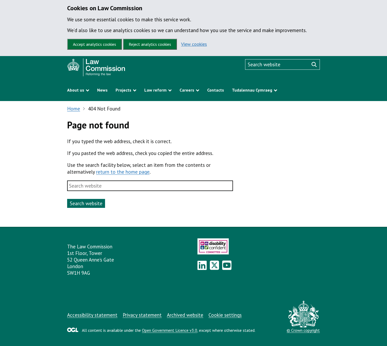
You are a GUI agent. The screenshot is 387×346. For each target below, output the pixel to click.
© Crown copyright (303, 330)
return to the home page (123, 172)
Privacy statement (142, 315)
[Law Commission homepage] (116, 68)
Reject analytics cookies (150, 44)
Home (73, 109)
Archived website (185, 315)
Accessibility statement (92, 315)
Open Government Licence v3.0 (169, 330)
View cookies (194, 44)
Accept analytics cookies (94, 44)
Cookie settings (225, 315)
